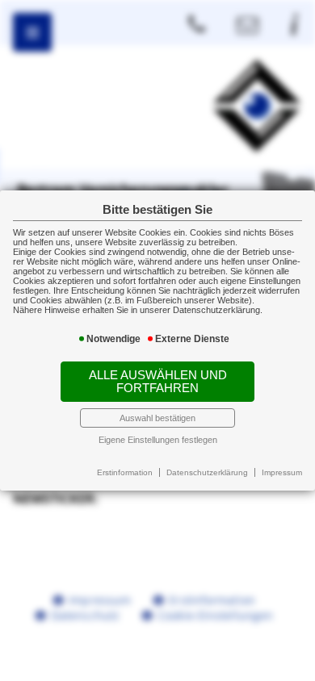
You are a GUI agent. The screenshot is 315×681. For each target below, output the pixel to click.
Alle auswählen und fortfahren (158, 382)
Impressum (282, 472)
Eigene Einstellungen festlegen (158, 440)
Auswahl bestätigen (157, 418)
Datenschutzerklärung (207, 472)
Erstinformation (125, 472)
